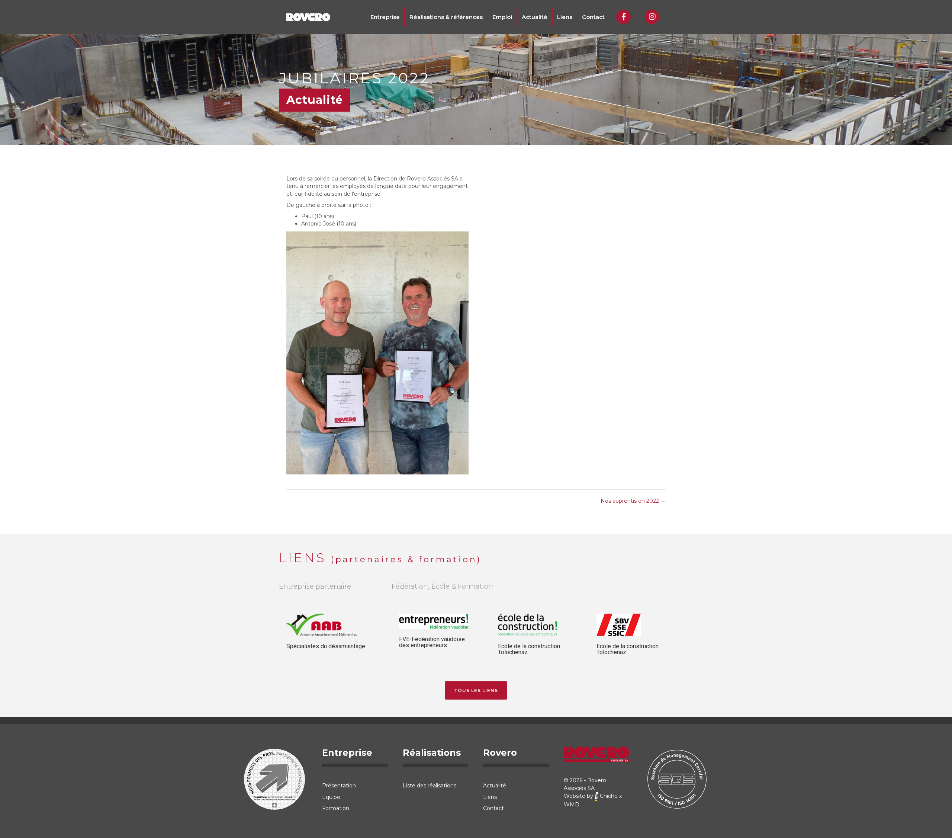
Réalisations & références (446, 16)
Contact (593, 16)
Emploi (502, 16)
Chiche (608, 796)
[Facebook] (623, 15)
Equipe (331, 797)
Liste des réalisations (429, 785)
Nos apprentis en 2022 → (633, 501)
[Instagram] (652, 15)
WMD (571, 804)
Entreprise (385, 16)
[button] (476, 690)
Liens (564, 16)
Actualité (534, 16)
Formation (335, 808)
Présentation (339, 785)
